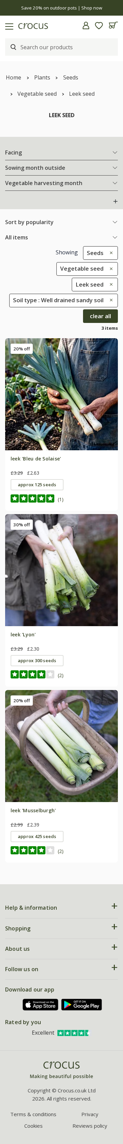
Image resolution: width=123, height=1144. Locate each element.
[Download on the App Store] (40, 1004)
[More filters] (115, 201)
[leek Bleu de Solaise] (61, 394)
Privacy (89, 1114)
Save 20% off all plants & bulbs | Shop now (62, 8)
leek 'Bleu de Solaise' (36, 458)
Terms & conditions (33, 1114)
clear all (100, 316)
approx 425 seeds (37, 836)
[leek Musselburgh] (61, 746)
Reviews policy (89, 1125)
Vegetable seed (37, 93)
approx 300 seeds (37, 660)
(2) (61, 675)
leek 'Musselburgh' (33, 810)
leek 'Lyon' (23, 634)
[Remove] (109, 253)
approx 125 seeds (37, 485)
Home (13, 77)
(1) (61, 499)
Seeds (70, 77)
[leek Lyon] (61, 570)
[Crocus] (61, 1070)
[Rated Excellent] (74, 1033)
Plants (42, 77)
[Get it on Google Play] (81, 1004)
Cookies (33, 1125)
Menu (7, 25)
